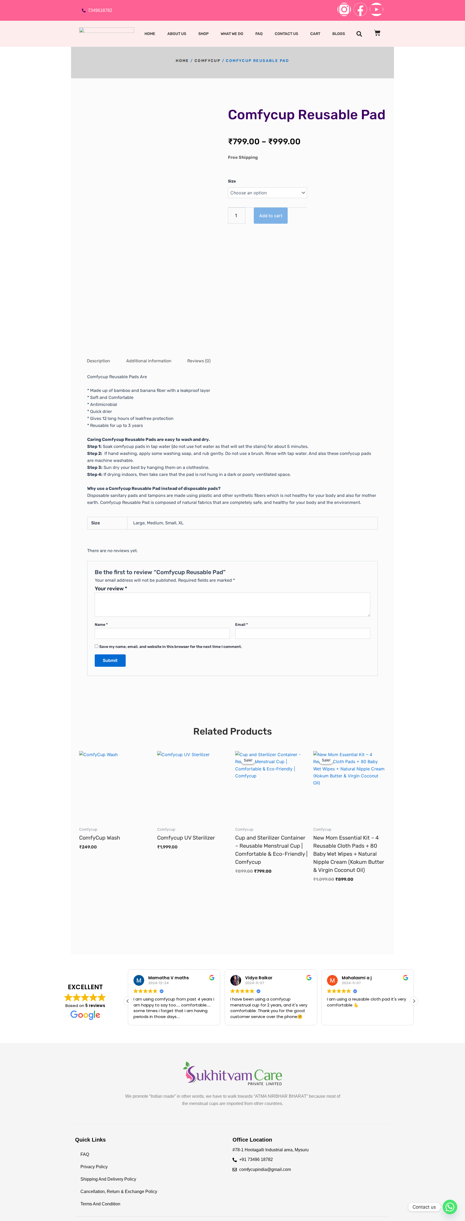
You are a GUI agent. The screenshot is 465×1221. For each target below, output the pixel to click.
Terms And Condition (100, 1204)
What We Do (232, 33)
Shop (203, 33)
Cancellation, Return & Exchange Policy (118, 1191)
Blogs (338, 33)
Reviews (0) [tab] (198, 360)
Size (232, 181)
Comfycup (207, 60)
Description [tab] (98, 360)
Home (150, 33)
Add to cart (270, 215)
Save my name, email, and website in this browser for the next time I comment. (170, 646)
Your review (111, 588)
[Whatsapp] (450, 1207)
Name (101, 624)
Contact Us (286, 33)
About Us (176, 33)
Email (241, 624)
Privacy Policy (94, 1166)
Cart (315, 33)
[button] (359, 34)
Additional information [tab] (148, 360)
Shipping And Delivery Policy (108, 1179)
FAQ (259, 33)
